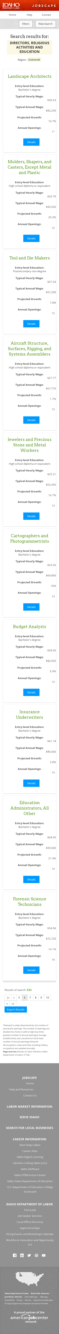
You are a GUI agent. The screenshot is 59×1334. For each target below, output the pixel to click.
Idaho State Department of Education (30, 1181)
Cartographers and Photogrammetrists (29, 538)
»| (13, 1003)
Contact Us (30, 1095)
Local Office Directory (30, 1222)
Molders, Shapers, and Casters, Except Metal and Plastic (29, 167)
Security (28, 1300)
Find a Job (30, 1210)
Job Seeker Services (30, 1216)
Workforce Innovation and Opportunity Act (30, 1242)
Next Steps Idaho (30, 1145)
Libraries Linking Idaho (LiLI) (30, 1163)
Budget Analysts (29, 626)
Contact (46, 14)
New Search (46, 24)
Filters (25, 24)
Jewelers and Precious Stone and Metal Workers (29, 445)
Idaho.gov (44, 1297)
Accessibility (9, 1300)
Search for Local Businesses (29, 1128)
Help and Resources (21, 1089)
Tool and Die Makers (29, 258)
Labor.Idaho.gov (31, 1297)
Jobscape (29, 1078)
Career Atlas (29, 1151)
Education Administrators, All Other (29, 808)
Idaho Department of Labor (29, 1204)
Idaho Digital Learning (30, 1157)
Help (29, 14)
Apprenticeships (30, 1228)
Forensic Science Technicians (29, 901)
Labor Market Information (29, 1106)
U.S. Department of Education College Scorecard (30, 1189)
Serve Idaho (29, 1117)
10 (47, 997)
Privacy (19, 1300)
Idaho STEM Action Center (30, 1175)
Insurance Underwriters (29, 714)
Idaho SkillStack (30, 1169)
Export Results (16, 1009)
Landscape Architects (29, 76)
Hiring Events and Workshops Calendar (30, 1234)
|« (8, 997)
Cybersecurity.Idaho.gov (43, 1300)
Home (12, 14)
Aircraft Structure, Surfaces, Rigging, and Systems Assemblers (29, 348)
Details (31, 142)
